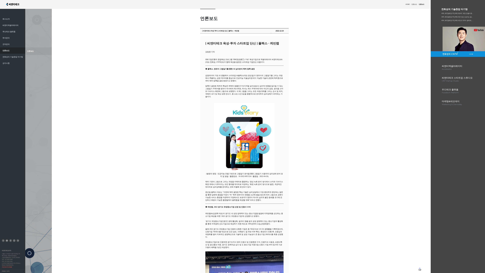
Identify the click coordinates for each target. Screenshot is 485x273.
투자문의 (6, 38)
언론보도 (6, 51)
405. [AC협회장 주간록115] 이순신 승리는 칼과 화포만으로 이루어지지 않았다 (457, 17)
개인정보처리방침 (7, 267)
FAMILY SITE (6, 271)
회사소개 (6, 19)
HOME (408, 4)
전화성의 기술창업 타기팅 (13, 57)
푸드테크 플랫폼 (9, 32)
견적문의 (6, 44)
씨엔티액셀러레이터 (10, 25)
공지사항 (6, 63)
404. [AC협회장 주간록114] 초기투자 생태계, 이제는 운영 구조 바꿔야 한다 (457, 20)
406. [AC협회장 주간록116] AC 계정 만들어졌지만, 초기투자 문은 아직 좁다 (457, 13)
